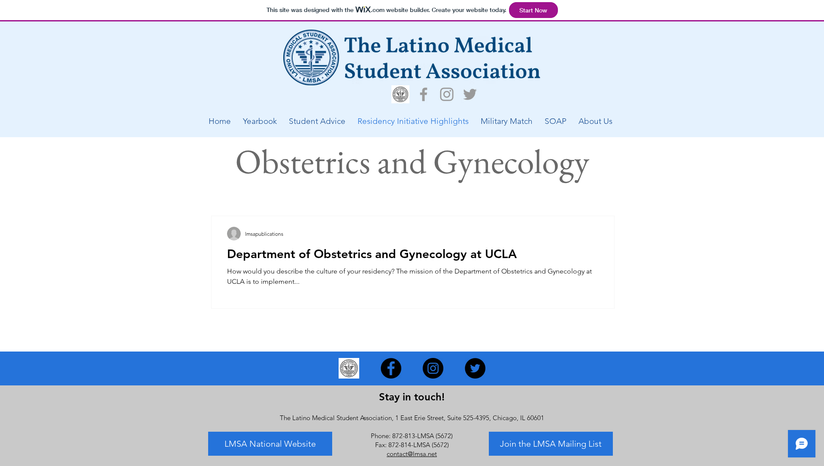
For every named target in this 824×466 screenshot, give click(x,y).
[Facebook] (424, 94)
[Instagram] (447, 94)
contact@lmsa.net (412, 454)
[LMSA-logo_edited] (400, 94)
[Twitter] (470, 94)
